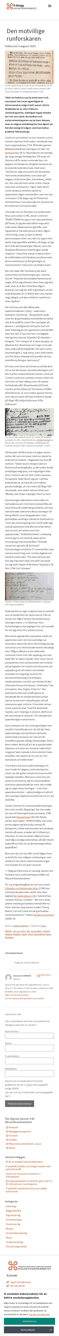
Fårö (28, 931)
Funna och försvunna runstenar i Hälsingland (23, 1175)
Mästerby (17, 934)
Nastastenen (23, 817)
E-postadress (12, 1056)
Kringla (13, 1139)
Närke (24, 934)
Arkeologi (11, 1206)
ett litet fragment (44, 440)
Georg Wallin (36, 931)
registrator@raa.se (20, 1282)
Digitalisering (13, 1215)
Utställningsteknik (16, 1246)
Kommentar (12, 1031)
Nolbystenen (12, 152)
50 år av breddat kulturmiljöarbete (24, 1161)
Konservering (13, 1224)
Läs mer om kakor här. (39, 1314)
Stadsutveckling (14, 1242)
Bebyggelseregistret (20, 1131)
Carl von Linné (18, 931)
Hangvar (8, 934)
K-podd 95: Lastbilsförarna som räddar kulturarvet (26, 1190)
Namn (8, 1043)
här (7, 1096)
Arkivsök (13, 1127)
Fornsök (13, 1135)
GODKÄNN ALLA (29, 1321)
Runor (43, 926)
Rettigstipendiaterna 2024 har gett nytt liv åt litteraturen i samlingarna (29, 1182)
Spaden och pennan (44, 914)
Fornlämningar (14, 1219)
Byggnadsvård (13, 1210)
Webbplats (11, 1068)
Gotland (46, 931)
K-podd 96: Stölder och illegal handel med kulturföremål (28, 1168)
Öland (30, 934)
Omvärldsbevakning (16, 1233)
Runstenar (9, 937)
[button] (49, 6)
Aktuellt (8, 931)
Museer (10, 1228)
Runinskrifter (39, 934)
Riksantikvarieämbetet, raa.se (25, 1143)
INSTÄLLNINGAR (28, 1329)
